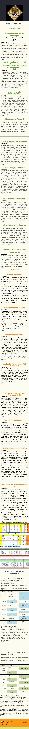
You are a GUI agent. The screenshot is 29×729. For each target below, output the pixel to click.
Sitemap (11, 721)
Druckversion (6, 721)
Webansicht (25, 722)
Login (26, 721)
